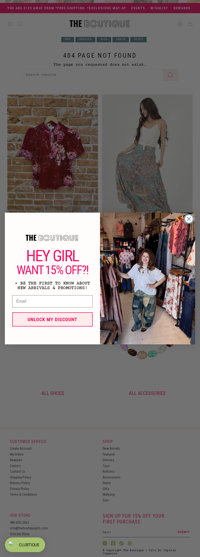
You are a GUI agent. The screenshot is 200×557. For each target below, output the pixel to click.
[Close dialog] (189, 219)
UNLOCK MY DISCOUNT (52, 319)
